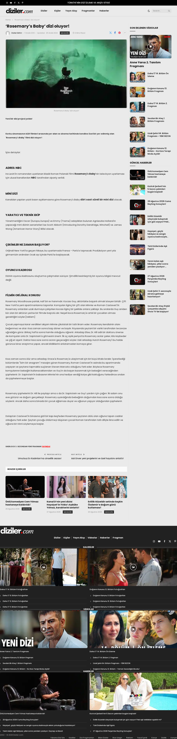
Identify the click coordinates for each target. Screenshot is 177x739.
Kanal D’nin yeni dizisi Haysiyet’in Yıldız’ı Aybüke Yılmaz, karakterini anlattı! (63, 504)
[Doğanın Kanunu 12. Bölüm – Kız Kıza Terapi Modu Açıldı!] (137, 152)
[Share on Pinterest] (119, 33)
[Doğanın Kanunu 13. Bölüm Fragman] (137, 92)
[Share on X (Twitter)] (111, 33)
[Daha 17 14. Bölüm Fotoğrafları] (44, 567)
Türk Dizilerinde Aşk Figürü (157, 247)
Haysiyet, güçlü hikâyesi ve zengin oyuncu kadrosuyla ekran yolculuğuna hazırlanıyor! (157, 234)
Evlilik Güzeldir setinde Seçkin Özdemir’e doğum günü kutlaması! (105, 504)
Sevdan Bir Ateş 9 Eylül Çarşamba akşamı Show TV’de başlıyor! (159, 309)
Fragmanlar (88, 10)
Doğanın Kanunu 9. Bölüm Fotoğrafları (109, 607)
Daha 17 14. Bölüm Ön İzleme (158, 75)
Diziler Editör (16, 33)
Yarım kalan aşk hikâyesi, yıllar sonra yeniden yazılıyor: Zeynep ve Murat (158, 264)
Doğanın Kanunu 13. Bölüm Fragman (157, 90)
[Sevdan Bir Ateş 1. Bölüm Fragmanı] (137, 122)
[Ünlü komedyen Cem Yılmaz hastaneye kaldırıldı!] (25, 487)
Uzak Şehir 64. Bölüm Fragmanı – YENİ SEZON (159, 134)
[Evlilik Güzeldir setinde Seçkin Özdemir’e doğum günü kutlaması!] (107, 487)
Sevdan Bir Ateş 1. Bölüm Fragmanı (156, 120)
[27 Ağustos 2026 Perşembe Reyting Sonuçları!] (137, 279)
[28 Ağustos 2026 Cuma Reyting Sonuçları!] (137, 205)
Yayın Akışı (71, 10)
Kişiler (57, 10)
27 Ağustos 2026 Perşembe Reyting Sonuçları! (157, 279)
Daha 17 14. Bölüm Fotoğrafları (14, 589)
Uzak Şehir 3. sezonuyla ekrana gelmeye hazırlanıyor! (159, 294)
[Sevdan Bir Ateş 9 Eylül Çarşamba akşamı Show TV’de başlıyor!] (137, 309)
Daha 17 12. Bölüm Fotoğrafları (15, 601)
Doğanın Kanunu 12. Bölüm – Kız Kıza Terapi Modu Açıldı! (159, 151)
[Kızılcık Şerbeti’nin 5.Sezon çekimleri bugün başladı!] (137, 190)
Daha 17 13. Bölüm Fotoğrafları (15, 595)
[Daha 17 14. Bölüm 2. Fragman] (137, 107)
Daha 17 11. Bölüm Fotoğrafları (15, 607)
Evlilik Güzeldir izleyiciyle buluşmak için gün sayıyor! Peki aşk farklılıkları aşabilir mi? (159, 219)
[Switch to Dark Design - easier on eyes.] (148, 11)
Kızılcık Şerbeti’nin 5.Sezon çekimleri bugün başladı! (157, 189)
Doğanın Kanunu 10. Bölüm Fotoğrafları (109, 601)
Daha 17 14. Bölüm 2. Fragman (157, 105)
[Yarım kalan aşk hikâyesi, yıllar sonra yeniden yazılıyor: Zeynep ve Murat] (137, 264)
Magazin (65, 33)
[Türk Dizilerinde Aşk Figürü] (137, 249)
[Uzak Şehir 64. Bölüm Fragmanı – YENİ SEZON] (137, 137)
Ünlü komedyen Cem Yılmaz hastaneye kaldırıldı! (22, 503)
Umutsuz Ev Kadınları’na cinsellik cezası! (39, 458)
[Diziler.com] (20, 11)
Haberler (104, 10)
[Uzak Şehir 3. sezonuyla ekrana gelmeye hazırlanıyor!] (137, 294)
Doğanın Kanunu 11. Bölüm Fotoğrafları (109, 595)
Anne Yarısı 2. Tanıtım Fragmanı (145, 64)
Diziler (44, 10)
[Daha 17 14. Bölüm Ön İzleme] (137, 77)
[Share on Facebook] (115, 33)
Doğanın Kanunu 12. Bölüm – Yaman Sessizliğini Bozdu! (116, 669)
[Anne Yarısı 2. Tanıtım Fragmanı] (150, 46)
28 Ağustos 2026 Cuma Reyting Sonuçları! (159, 202)
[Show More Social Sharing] (125, 33)
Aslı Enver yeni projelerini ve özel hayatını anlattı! (97, 458)
